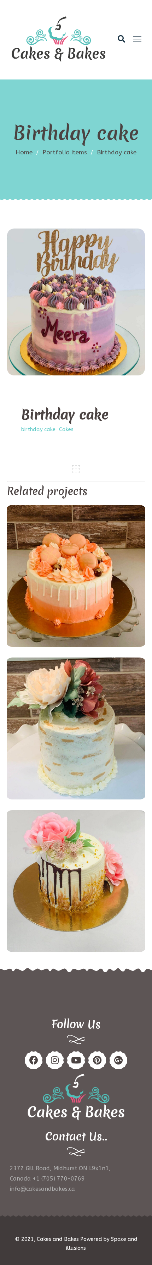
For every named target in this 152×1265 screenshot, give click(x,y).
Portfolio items (67, 152)
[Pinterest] (55, 1060)
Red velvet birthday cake (76, 577)
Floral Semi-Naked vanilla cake (76, 729)
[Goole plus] (118, 1060)
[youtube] (76, 1060)
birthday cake (38, 429)
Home (24, 152)
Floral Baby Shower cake (76, 882)
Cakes (66, 429)
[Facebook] (33, 1060)
